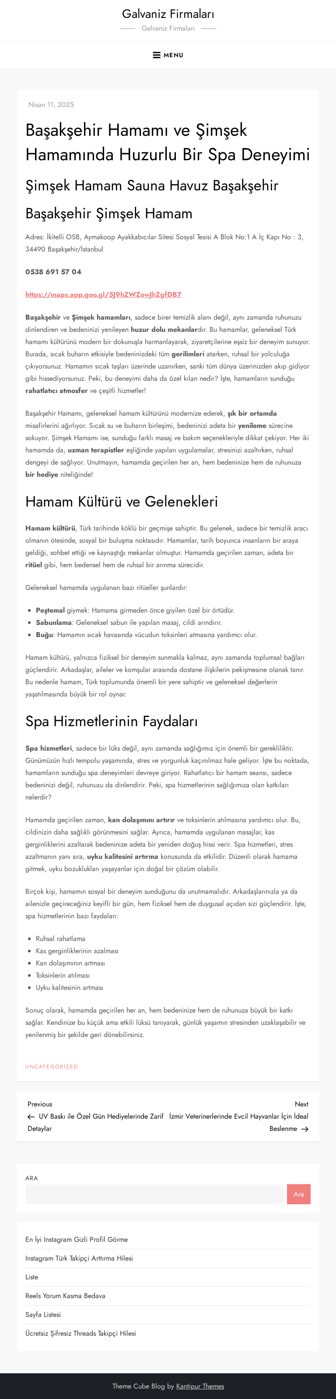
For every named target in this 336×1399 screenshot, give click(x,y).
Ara (31, 1178)
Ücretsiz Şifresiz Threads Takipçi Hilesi (80, 1333)
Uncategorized (51, 1067)
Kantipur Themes (200, 1386)
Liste (31, 1277)
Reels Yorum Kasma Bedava (65, 1296)
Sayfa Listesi (43, 1314)
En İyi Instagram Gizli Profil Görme (76, 1239)
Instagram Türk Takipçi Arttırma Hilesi (79, 1258)
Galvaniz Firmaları (168, 14)
